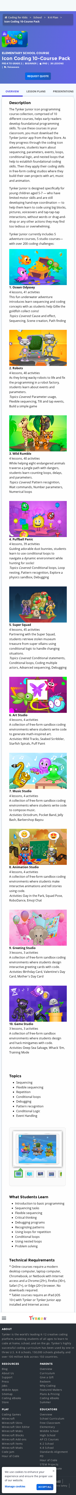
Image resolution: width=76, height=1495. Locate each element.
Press (5, 1381)
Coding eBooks (11, 1398)
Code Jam (8, 1452)
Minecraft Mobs (12, 1431)
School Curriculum (52, 1418)
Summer (45, 1402)
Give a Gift (47, 1377)
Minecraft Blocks (13, 1435)
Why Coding (48, 1385)
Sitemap (7, 1394)
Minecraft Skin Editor (16, 1427)
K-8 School (47, 1447)
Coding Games (11, 1414)
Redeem (45, 1381)
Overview (46, 1369)
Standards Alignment (54, 1452)
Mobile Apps (10, 1389)
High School (48, 1435)
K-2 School (47, 1443)
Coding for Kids (17, 17)
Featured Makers (51, 1389)
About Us (8, 1373)
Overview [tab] (12, 91)
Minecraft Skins (12, 1423)
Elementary (47, 1427)
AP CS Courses (49, 1439)
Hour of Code (10, 1456)
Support (7, 1377)
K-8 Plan (53, 17)
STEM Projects (49, 1464)
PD (41, 1456)
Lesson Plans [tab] (36, 91)
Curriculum (47, 1373)
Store (5, 1402)
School (37, 17)
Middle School (49, 1431)
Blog (5, 1369)
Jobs (4, 1385)
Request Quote (38, 76)
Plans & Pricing (50, 1394)
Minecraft (8, 1418)
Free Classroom (50, 1423)
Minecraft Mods (12, 1447)
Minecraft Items (12, 1443)
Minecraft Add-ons (14, 1439)
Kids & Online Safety (56, 1485)
